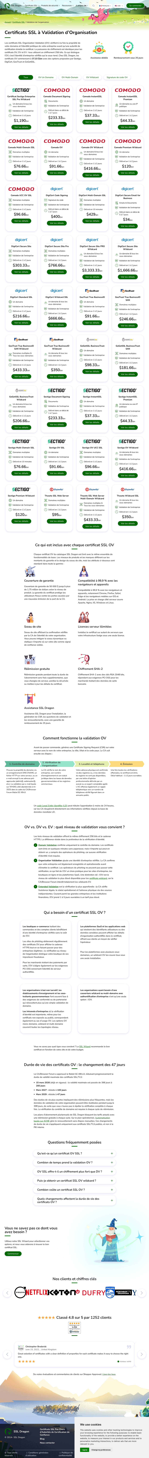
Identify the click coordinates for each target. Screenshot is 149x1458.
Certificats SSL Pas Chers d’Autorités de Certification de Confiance (54, 1432)
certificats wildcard (98, 878)
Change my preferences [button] (101, 1450)
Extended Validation (48, 886)
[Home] (13, 5)
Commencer (13, 1253)
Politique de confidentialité (66, 1454)
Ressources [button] (67, 5)
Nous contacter (47, 1442)
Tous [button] (26, 77)
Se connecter (135, 5)
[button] (93, 5)
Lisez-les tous (108, 1374)
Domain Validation (47, 845)
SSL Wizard (84, 1046)
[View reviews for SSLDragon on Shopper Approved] (74, 1328)
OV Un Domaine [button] (46, 77)
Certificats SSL (31, 5)
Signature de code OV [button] (117, 77)
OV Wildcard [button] (92, 77)
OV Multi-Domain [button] (70, 77)
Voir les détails (21, 127)
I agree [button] (84, 1450)
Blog (42, 1438)
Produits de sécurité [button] (49, 5)
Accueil (8, 22)
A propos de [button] (81, 5)
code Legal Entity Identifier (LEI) (52, 805)
